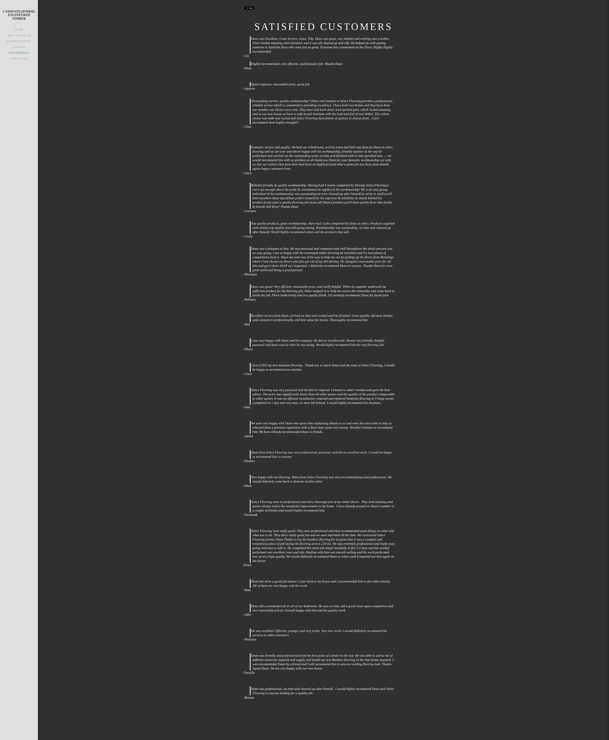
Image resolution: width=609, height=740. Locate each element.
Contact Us (19, 58)
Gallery (19, 47)
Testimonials (19, 52)
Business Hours (19, 41)
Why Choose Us (19, 35)
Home (19, 29)
